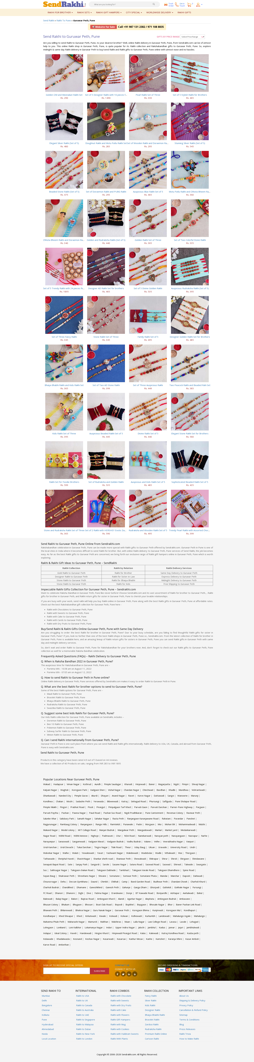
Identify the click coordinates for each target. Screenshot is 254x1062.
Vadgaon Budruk (115, 841)
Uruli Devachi (66, 847)
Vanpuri (190, 841)
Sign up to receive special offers (63, 965)
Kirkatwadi (90, 915)
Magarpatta (164, 784)
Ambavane (184, 898)
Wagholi (64, 789)
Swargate (201, 864)
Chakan (59, 801)
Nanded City (65, 795)
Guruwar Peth (122, 910)
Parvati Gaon (140, 807)
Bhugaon (77, 904)
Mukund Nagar (50, 830)
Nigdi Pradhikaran (133, 812)
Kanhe (149, 938)
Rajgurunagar (50, 824)
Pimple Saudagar (112, 784)
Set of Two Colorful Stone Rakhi (190, 239)
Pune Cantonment (154, 812)
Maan (127, 921)
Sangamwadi (78, 841)
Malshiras (116, 921)
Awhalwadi (188, 893)
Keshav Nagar (92, 938)
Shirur (165, 858)
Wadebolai (146, 852)
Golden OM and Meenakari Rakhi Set (64, 94)
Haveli (73, 933)
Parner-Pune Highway (181, 807)
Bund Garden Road (140, 881)
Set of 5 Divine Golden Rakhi (148, 288)
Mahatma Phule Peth (53, 921)
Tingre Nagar (101, 847)
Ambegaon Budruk (166, 898)
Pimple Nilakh (50, 807)
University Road (178, 847)
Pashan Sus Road (112, 812)
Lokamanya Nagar (94, 927)
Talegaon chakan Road (82, 870)
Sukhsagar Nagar (58, 870)
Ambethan (64, 944)
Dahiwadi (197, 875)
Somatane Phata (148, 875)
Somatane (115, 875)
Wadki (158, 852)
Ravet (131, 795)
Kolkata (45, 1014)
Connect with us (125, 969)
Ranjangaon (86, 824)
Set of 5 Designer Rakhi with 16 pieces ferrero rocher (112, 94)
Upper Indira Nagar (125, 927)
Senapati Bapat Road (53, 864)
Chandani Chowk (179, 881)
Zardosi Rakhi (151, 1024)
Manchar (175, 875)
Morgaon (149, 824)
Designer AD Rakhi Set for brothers (106, 288)
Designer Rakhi (152, 1010)
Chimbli (104, 881)
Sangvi (171, 795)
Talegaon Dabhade (106, 870)
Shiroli (174, 858)
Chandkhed (67, 887)
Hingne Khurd (101, 933)
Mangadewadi (144, 830)
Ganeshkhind (96, 887)
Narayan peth (161, 835)
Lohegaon (48, 927)
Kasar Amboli (192, 938)
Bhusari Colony (50, 904)
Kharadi (128, 784)
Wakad (46, 784)
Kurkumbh (150, 915)
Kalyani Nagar (50, 789)
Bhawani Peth (50, 910)
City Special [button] (133, 12)
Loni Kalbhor (75, 927)
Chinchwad (148, 789)
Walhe (66, 852)
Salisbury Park (67, 818)
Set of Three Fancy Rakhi (64, 336)
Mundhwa (183, 789)
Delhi (44, 1000)
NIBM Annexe (80, 835)
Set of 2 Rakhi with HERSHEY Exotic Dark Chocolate (111, 530)
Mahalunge (199, 915)
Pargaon (200, 807)
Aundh (98, 784)
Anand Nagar (118, 795)
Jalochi (141, 927)
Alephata (149, 898)
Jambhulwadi (193, 927)
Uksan (152, 847)
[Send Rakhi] (64, 3)
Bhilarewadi (66, 910)
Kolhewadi (136, 915)
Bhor (170, 904)
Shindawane (198, 858)
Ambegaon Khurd (106, 898)
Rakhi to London (84, 1038)
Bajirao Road (87, 898)
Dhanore (70, 893)
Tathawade (49, 858)
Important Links (190, 991)
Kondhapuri (189, 910)
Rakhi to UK (82, 1000)
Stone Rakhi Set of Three (106, 336)
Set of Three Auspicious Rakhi (148, 385)
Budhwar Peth (160, 881)
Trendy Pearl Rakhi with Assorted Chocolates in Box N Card (199, 530)
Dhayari (104, 795)
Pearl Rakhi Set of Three (148, 94)
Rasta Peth (118, 818)
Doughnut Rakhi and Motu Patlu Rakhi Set (106, 143)
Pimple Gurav (81, 795)
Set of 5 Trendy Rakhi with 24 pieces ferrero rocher (69, 288)
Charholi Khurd (198, 881)
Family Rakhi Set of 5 (148, 336)
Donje (129, 893)
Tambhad (124, 870)
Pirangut (100, 807)
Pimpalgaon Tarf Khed (119, 807)
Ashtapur (174, 893)
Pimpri (185, 784)
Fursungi (197, 887)
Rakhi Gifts (184, 12)
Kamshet (160, 938)
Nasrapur (193, 835)
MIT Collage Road (87, 830)
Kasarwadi (108, 938)
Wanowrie (182, 795)
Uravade (162, 847)
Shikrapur (153, 858)
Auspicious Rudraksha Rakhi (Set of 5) (190, 288)
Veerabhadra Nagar (173, 841)
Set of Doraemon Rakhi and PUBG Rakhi (106, 191)
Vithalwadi (170, 852)
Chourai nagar (50, 881)
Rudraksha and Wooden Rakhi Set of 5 (148, 530)
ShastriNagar (83, 858)
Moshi (69, 801)
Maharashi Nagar (76, 921)
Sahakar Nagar (102, 818)
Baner (152, 784)
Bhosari (89, 904)
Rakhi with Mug (118, 1024)
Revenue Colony (175, 812)
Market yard (171, 830)
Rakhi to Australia (84, 1010)
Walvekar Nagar (51, 852)
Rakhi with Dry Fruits (121, 1005)
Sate (70, 864)
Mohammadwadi (187, 824)
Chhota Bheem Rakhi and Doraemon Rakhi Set (66, 239)
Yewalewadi (88, 852)
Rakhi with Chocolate (121, 995)
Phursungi (154, 801)
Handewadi (85, 933)
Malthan (104, 921)
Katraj (124, 801)
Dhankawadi (49, 795)
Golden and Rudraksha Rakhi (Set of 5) (106, 239)
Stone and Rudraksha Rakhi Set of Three (64, 530)
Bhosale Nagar (156, 904)
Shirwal (177, 864)
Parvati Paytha (50, 812)
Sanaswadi (63, 841)
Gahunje (126, 887)
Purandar (178, 818)
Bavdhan (161, 789)
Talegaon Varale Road (143, 870)
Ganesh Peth (112, 887)
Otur (118, 835)
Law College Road (157, 921)
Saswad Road (152, 864)
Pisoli (90, 807)
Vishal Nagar (114, 789)
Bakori (74, 898)
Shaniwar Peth (123, 858)
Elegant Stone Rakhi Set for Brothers (189, 433)
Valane (147, 841)
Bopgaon (141, 904)
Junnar (172, 927)
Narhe (204, 835)
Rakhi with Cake (118, 1010)
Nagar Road (49, 835)
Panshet (191, 818)
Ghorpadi (154, 887)
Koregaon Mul (173, 910)
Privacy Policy (186, 1005)
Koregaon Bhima (140, 910)
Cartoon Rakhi (152, 1038)
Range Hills (101, 824)
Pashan (65, 812)
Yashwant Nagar (114, 852)
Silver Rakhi (150, 1000)
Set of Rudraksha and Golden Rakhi (106, 481)
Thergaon (190, 852)
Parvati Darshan (159, 807)
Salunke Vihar (49, 818)
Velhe (157, 841)
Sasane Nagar (119, 864)
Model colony (68, 830)
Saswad (166, 864)
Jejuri (180, 927)
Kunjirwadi (157, 910)
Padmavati (107, 835)
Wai (180, 852)
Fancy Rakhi (151, 995)
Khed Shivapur (66, 915)
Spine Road (188, 870)
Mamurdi (92, 921)
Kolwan (124, 915)
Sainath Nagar (84, 818)
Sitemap (183, 1014)
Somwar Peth (130, 875)
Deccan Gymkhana (78, 881)
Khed (79, 915)
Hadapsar (58, 784)
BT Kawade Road (144, 893)
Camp (124, 881)
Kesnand (77, 938)
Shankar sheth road (103, 858)
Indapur (47, 933)
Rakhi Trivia (185, 1033)
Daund (94, 881)
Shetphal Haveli (66, 858)
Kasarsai (121, 938)
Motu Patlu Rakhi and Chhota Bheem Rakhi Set (192, 191)
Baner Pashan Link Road (188, 904)
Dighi (80, 893)
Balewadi (47, 898)
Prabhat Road (77, 807)
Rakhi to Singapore (85, 1019)
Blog (181, 1024)
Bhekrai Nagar (82, 910)
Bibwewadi (112, 801)
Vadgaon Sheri (97, 789)
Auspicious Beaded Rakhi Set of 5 (106, 433)
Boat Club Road (104, 904)
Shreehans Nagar (86, 875)
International (85, 991)
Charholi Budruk (51, 887)
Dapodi (186, 875)
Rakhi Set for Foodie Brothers (64, 481)
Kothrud (87, 784)
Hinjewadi (140, 784)
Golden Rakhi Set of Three (148, 239)
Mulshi (202, 824)
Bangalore (47, 1005)
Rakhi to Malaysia (84, 1024)
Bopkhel (130, 904)
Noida (45, 1033)
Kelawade (48, 938)
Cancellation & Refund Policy (193, 1010)
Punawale (128, 824)
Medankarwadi (188, 830)
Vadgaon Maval (96, 841)
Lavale (183, 921)
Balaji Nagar (62, 898)
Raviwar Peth (193, 812)
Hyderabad (47, 1024)
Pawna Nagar (79, 812)
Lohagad (194, 921)
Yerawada (98, 801)
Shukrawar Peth (66, 875)
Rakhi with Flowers (120, 1014)
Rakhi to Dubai (83, 1029)
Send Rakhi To (51, 991)
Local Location (49, 1038)
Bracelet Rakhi (152, 1019)
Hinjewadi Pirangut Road (124, 933)
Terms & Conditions (189, 1019)
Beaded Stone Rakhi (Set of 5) (64, 191)
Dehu (63, 881)
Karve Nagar (144, 795)
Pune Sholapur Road (185, 801)
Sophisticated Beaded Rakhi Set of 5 (190, 481)
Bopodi (118, 904)
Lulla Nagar (138, 921)
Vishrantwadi (198, 789)
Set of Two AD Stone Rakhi (106, 385)
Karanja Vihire (175, 938)
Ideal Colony (60, 933)
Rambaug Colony (68, 824)
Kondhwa (48, 801)
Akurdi (94, 795)
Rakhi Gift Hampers (120, 1019)
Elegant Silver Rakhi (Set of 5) (64, 143)
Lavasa (172, 921)
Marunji (194, 795)
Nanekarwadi (144, 835)
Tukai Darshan (84, 847)
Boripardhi (162, 893)
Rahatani (166, 818)
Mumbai (46, 995)
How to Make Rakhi (189, 1038)
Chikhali (114, 881)
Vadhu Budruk (134, 841)
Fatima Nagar (101, 893)
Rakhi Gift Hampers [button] (108, 12)
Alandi (121, 898)
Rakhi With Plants (119, 1038)
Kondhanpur (49, 915)
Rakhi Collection (156, 991)
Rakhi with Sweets (120, 1000)
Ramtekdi (115, 824)
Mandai (163, 875)
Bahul (199, 893)
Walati (75, 852)
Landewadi (164, 915)
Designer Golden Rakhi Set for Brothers (190, 336)
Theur (128, 847)
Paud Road (94, 812)
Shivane (102, 875)
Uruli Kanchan (50, 847)
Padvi (139, 824)
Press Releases (187, 1029)
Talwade (188, 864)
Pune (44, 1019)
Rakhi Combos (119, 991)
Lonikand (61, 927)
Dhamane (81, 887)
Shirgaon (184, 858)
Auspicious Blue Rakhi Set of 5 (148, 191)
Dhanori (59, 893)
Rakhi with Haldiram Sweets (125, 1033)
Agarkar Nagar (134, 898)
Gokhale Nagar (181, 887)
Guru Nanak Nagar (102, 910)
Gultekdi (167, 887)
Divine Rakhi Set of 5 (148, 433)
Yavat (100, 852)
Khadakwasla (63, 938)
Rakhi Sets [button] (83, 12)
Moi (159, 824)
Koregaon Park (79, 789)
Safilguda (167, 801)
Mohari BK (170, 824)
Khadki (172, 789)
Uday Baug (139, 847)
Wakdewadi (132, 852)
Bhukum (65, 904)
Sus (45, 870)
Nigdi (176, 784)
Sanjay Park (81, 864)
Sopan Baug (49, 875)
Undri (192, 847)
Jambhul (152, 927)
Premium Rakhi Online (156, 1033)
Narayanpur (49, 841)
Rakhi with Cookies (120, 1029)
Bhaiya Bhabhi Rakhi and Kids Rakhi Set (64, 385)
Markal (158, 830)
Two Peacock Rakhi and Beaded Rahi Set (189, 385)
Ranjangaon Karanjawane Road (142, 818)
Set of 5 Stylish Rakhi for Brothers (190, 94)
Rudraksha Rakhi (153, 1029)
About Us (184, 995)
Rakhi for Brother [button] (59, 12)
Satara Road (136, 864)
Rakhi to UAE (82, 1014)
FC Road (47, 893)
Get (182, 4)
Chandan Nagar (131, 789)
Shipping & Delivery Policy (192, 1000)
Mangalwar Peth (126, 830)
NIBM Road (64, 835)
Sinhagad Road (138, 801)
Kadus (162, 927)
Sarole (106, 864)
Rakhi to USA (82, 995)
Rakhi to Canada (84, 1005)
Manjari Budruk (106, 830)
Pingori (63, 807)
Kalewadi (153, 933)
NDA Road (129, 835)
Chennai (46, 1010)
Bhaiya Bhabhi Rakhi (155, 1014)
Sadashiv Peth (83, 801)
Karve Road (49, 944)
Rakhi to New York (85, 1033)
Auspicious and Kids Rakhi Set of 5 (148, 481)
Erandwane (117, 893)
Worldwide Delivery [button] (159, 12)
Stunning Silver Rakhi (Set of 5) (190, 143)
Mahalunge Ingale (181, 915)
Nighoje (95, 835)
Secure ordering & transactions (178, 965)
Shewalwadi (140, 858)
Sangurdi (95, 864)
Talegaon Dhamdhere (168, 870)
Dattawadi (159, 795)
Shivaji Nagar (198, 784)
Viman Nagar (73, 784)
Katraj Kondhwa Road (173, 933)
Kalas (143, 933)
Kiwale (102, 915)
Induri (109, 927)
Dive (89, 893)
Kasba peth (193, 933)
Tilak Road (116, 847)
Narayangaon (178, 835)
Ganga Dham (140, 887)
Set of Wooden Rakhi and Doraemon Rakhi (148, 143)
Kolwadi (113, 915)
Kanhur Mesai (136, 938)
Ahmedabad (48, 1029)
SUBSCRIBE (99, 971)
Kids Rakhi (150, 1005)
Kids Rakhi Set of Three (64, 433)
